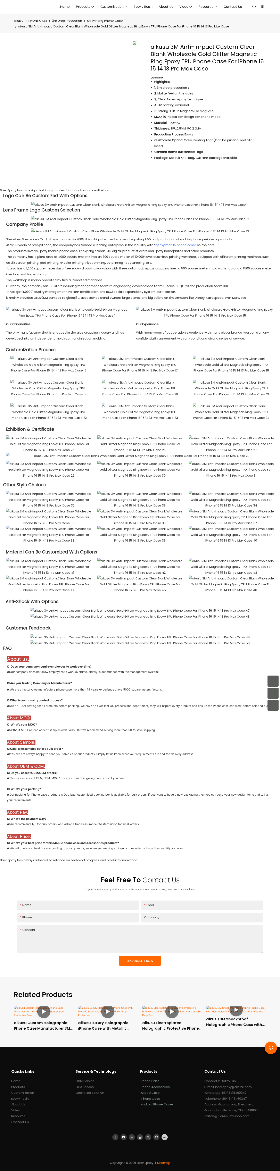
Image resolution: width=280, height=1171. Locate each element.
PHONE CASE (37, 20)
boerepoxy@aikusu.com (233, 1087)
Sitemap (163, 1163)
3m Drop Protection (67, 20)
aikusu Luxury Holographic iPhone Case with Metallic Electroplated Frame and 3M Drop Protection (105, 1025)
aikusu (18, 20)
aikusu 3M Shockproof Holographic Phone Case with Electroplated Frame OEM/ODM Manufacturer (235, 1022)
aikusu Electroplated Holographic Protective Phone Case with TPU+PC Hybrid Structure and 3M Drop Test (170, 1025)
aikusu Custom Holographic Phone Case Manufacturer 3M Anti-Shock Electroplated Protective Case (42, 1025)
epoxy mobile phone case (175, 245)
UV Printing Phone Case (105, 20)
